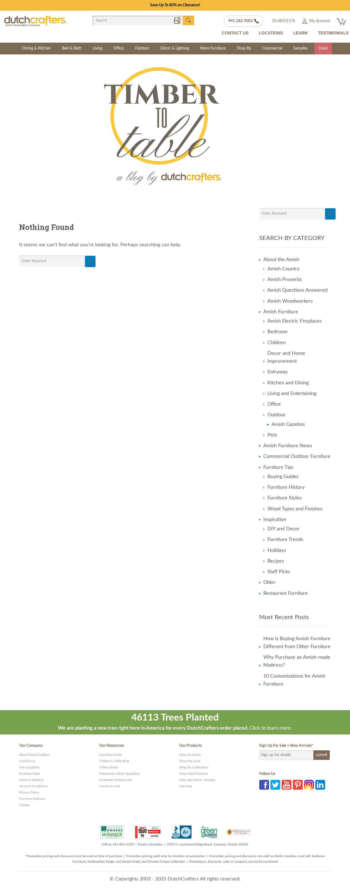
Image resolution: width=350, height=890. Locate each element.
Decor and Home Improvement (286, 357)
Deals (323, 48)
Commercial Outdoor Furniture (296, 456)
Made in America (31, 779)
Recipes (275, 561)
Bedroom (277, 331)
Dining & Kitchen (36, 48)
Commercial (272, 48)
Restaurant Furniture (285, 593)
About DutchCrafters (34, 754)
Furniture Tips (278, 467)
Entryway (277, 372)
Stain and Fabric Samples (197, 779)
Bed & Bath (71, 48)
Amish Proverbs (284, 279)
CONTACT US (235, 33)
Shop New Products (193, 773)
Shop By (244, 48)
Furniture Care (109, 786)
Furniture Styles (284, 498)
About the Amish (281, 259)
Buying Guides (283, 476)
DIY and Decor (283, 528)
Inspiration (274, 519)
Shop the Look (189, 761)
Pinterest (298, 785)
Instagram (309, 785)
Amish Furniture (280, 311)
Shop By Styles (190, 754)
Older (269, 582)
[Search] (90, 261)
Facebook (264, 785)
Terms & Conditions (33, 786)
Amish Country (283, 269)
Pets (272, 435)
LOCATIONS (271, 33)
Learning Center (110, 754)
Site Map (185, 786)
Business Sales (29, 773)
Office (118, 48)
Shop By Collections (193, 767)
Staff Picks (278, 571)
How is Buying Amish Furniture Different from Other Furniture (297, 642)
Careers (24, 805)
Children (276, 342)
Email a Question (150, 844)
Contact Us (27, 761)
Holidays (276, 550)
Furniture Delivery (32, 798)
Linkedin (320, 785)
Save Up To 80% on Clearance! (175, 5)
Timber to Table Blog (114, 761)
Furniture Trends (285, 539)
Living (97, 48)
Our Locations (29, 767)
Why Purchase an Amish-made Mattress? (296, 661)
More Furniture (213, 48)
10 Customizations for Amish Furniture (294, 680)
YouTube (286, 785)
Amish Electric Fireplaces (294, 321)
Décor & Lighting (174, 48)
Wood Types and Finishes (294, 509)
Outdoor (142, 48)
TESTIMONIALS (333, 33)
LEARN (300, 33)
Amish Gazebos (288, 424)
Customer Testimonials (115, 779)
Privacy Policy (29, 792)
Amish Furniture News (287, 445)
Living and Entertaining (291, 393)
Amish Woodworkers (290, 301)
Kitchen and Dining (288, 382)
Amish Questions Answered (297, 290)
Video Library (108, 767)
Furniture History (286, 487)
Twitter (275, 785)
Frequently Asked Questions (119, 773)
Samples (300, 48)
